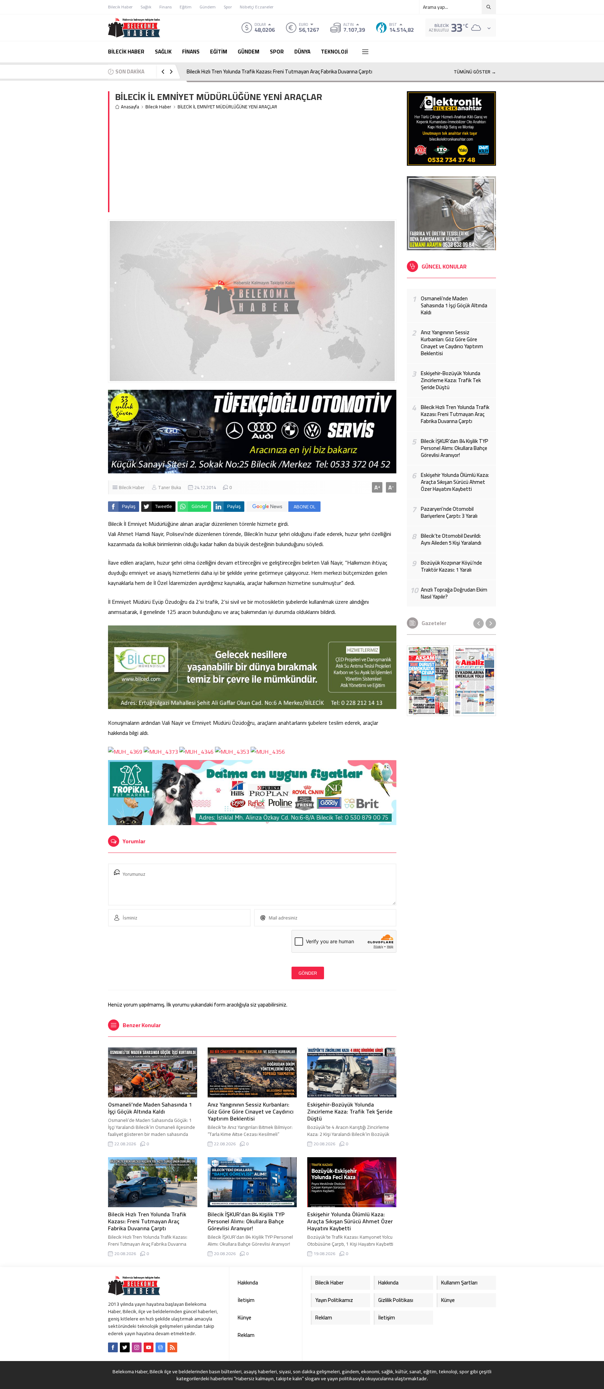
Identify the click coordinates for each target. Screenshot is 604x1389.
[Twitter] (125, 1347)
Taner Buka (169, 487)
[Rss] (172, 1347)
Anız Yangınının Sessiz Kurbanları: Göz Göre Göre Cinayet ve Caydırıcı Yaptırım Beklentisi (251, 1111)
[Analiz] (475, 680)
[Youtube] (148, 1347)
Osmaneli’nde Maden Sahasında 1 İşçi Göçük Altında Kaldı (150, 1108)
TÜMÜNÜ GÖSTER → (475, 71)
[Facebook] (113, 1347)
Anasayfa (130, 107)
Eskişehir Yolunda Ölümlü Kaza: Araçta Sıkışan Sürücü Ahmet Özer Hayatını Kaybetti (350, 1221)
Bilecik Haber (158, 107)
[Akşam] (428, 680)
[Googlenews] (160, 1347)
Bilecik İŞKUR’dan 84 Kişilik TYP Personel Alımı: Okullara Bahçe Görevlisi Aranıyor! (246, 1221)
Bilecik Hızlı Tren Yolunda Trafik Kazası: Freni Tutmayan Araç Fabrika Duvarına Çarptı (279, 71)
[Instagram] (137, 1347)
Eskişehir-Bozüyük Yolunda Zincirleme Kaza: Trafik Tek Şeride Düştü (350, 1111)
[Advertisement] (255, 163)
